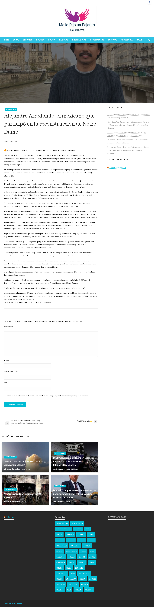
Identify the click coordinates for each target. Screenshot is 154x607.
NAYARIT (92, 556)
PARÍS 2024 (81, 562)
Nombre (7, 360)
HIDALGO (59, 551)
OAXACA (71, 562)
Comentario (9, 326)
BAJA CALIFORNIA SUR (63, 529)
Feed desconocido (117, 167)
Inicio (6, 40)
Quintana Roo (61, 573)
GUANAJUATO (75, 545)
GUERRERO (86, 545)
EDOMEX (91, 540)
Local (16, 40)
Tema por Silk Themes (13, 603)
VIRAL (69, 590)
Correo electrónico (11, 372)
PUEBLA (68, 568)
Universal (10, 517)
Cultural (112, 40)
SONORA (83, 579)
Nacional (63, 40)
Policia (51, 40)
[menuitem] (6, 40)
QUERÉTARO (79, 568)
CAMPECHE (77, 529)
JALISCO (83, 551)
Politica (40, 40)
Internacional (79, 40)
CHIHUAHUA (70, 534)
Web (5, 383)
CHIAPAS (59, 534)
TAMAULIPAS (60, 584)
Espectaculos (97, 40)
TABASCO (93, 579)
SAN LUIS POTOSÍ (84, 573)
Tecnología (127, 40)
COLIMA (91, 534)
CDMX (87, 529)
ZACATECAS (89, 590)
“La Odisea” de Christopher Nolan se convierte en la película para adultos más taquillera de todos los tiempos (128, 125)
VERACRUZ (59, 590)
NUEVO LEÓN (60, 562)
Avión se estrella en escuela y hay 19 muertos (23, 495)
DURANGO (81, 540)
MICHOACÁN (60, 556)
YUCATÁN (78, 590)
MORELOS (71, 556)
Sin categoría (71, 579)
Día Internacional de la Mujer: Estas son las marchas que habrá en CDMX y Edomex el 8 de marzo (73, 461)
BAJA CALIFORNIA (77, 523)
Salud (139, 40)
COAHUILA (81, 534)
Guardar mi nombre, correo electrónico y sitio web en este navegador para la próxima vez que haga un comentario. (48, 396)
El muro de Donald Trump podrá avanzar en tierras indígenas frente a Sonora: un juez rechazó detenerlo (128, 150)
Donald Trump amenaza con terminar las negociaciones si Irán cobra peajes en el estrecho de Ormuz (74, 494)
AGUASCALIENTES (62, 523)
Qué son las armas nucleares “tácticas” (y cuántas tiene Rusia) (25, 463)
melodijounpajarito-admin (12, 469)
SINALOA (59, 579)
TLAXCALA (84, 584)
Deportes (27, 40)
